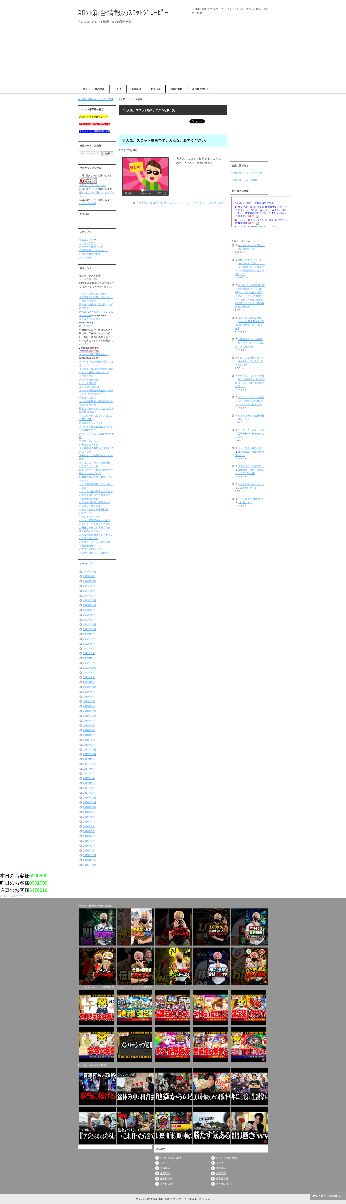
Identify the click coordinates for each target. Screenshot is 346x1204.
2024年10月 (89, 581)
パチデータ (85, 513)
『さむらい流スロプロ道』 (93, 293)
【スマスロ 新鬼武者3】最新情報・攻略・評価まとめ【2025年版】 (249, 470)
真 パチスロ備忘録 (89, 387)
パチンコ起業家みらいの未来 (94, 520)
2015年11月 (89, 860)
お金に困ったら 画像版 (244, 180)
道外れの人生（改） (90, 531)
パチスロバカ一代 (88, 466)
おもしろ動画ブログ (90, 254)
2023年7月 (89, 610)
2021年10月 (89, 667)
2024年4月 (89, 586)
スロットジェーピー (11, 895)
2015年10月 (89, 865)
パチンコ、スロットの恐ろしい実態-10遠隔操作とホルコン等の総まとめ (249, 401)
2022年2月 (89, 658)
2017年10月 (89, 754)
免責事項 (136, 89)
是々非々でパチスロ (90, 319)
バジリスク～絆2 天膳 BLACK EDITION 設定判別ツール (249, 452)
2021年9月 (89, 672)
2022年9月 (89, 634)
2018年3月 (89, 735)
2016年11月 (89, 802)
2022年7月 (89, 639)
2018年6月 (89, 725)
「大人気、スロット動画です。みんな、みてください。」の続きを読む (180, 202)
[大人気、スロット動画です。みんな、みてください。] (145, 194)
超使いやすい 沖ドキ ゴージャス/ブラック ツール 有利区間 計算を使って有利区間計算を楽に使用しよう (250, 267)
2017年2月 (89, 788)
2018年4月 (89, 730)
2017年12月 (89, 749)
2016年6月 (89, 826)
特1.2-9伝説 (85, 326)
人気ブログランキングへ (92, 185)
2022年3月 (89, 653)
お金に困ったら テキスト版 (247, 173)
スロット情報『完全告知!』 (94, 354)
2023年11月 (89, 605)
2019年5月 (89, 696)
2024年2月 (89, 590)
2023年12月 (89, 600)
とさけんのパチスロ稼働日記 (94, 462)
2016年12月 (89, 797)
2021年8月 (89, 677)
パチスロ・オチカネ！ (91, 506)
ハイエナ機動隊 (87, 383)
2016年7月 (89, 821)
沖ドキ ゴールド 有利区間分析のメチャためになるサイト (249, 434)
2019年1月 (89, 706)
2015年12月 (89, 855)
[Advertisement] (173, 57)
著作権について (200, 89)
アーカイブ (86, 563)
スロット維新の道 (88, 379)
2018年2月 (89, 740)
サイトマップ (337, 3)
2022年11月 (89, 629)
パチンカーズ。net (89, 516)
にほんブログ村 (87, 203)
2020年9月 (89, 691)
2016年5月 (89, 831)
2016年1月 (89, 850)
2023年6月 (89, 615)
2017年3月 (89, 783)
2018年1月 (89, 744)
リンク (118, 89)
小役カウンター (87, 239)
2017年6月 (89, 768)
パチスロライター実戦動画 (93, 509)
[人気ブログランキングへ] (88, 181)
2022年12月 (89, 624)
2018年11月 (89, 716)
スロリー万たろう (88, 441)
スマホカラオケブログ (91, 246)
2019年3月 (89, 701)
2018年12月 (89, 711)
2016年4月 (89, 836)
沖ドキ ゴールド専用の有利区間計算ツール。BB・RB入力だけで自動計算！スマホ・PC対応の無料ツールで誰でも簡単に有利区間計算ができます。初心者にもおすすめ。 (250, 296)
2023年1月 (89, 619)
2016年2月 (89, 845)
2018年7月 (89, 720)
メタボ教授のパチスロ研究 (93, 552)
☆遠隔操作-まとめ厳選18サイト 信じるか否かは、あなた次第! (250, 343)
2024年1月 (89, 595)
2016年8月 (89, 816)
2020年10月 (89, 687)
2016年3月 (89, 841)
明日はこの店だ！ (88, 397)
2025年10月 (89, 571)
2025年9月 (89, 576)
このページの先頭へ (329, 1196)
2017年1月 (89, 792)
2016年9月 (89, 812)
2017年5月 (89, 773)
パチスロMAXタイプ (90, 549)
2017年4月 (89, 778)
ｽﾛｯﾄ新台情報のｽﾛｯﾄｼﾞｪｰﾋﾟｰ (123, 13)
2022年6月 (89, 643)
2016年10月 (89, 807)
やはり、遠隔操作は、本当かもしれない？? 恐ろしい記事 (249, 361)
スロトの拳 (85, 257)
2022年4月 (89, 648)
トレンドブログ (87, 243)
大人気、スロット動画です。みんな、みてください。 (165, 140)
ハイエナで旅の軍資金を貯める (96, 491)
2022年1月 (89, 663)
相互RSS (156, 89)
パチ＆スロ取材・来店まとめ (94, 502)
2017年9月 (89, 759)
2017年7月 (89, 764)
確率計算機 (176, 89)
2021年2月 (89, 682)
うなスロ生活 (86, 376)
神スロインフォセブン (91, 423)
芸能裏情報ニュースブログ (93, 250)
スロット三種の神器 (94, 89)
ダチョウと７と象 (88, 444)
